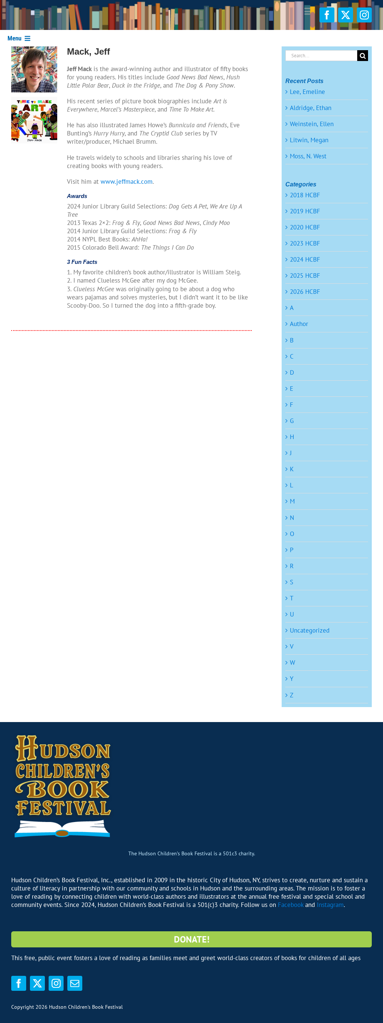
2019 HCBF (305, 211)
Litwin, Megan (309, 140)
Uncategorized (310, 630)
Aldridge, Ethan (310, 108)
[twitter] (345, 14)
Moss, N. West (308, 156)
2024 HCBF (305, 259)
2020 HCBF (305, 227)
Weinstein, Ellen (312, 124)
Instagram (330, 905)
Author (299, 324)
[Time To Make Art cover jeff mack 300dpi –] (34, 100)
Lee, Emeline (307, 92)
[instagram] (364, 14)
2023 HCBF (305, 243)
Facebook (290, 905)
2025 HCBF (305, 275)
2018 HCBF (305, 195)
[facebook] (326, 14)
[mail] (74, 983)
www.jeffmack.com (127, 181)
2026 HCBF (305, 291)
